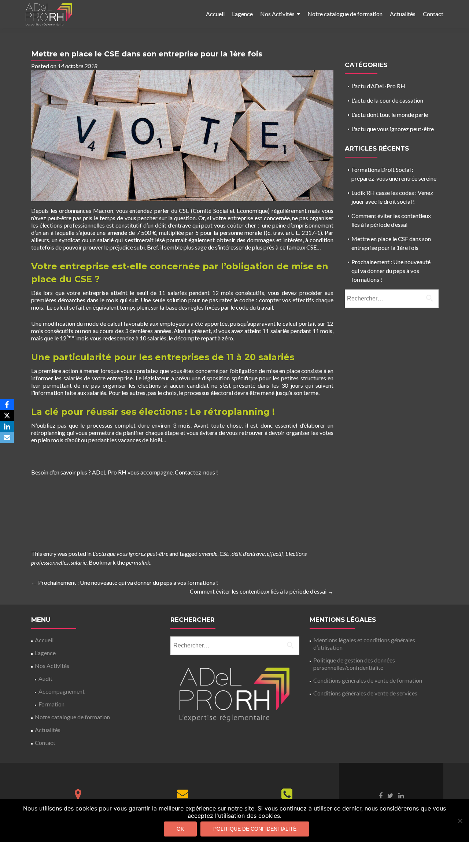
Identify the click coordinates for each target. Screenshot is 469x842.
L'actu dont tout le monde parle (389, 114)
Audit (45, 678)
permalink (138, 562)
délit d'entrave (248, 553)
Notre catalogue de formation (345, 13)
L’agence (242, 13)
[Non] (460, 820)
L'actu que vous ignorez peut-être (130, 553)
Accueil (215, 13)
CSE (224, 553)
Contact (433, 13)
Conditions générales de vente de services (365, 693)
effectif (275, 553)
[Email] (7, 437)
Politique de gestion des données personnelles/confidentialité (354, 664)
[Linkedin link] (401, 795)
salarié (78, 562)
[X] (7, 415)
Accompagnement (61, 691)
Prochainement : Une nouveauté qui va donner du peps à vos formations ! (124, 582)
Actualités (403, 13)
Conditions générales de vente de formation (367, 680)
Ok (180, 829)
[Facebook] (7, 404)
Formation (51, 704)
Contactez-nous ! (196, 472)
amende (208, 553)
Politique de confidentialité (254, 829)
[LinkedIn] (7, 426)
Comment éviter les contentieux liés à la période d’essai (261, 591)
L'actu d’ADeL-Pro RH (378, 85)
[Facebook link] (381, 795)
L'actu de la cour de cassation (387, 100)
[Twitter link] (390, 795)
